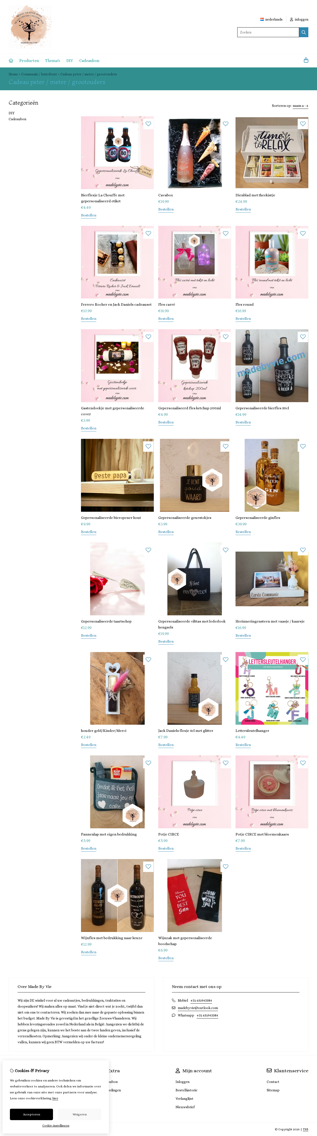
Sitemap (273, 1090)
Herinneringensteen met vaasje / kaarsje (270, 621)
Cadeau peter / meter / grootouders (88, 74)
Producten (29, 60)
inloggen (301, 19)
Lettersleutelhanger (252, 730)
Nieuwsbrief (185, 1107)
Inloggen (182, 1082)
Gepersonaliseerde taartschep (106, 621)
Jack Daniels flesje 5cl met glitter (185, 730)
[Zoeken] (303, 32)
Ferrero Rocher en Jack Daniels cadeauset (116, 304)
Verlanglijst (184, 1099)
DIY (69, 60)
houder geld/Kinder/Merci (103, 730)
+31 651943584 (201, 1000)
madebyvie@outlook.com (198, 1008)
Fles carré (166, 304)
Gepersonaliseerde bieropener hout (111, 517)
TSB (305, 1129)
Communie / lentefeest (39, 74)
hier (55, 1098)
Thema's (52, 60)
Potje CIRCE (168, 834)
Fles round (245, 304)
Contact (273, 1082)
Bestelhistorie (186, 1090)
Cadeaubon (89, 60)
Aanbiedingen (110, 1090)
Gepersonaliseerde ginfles (258, 517)
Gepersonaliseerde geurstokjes (184, 517)
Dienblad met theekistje (255, 195)
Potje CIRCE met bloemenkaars (262, 834)
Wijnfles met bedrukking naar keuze (111, 938)
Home (13, 74)
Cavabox (165, 195)
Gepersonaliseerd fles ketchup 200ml (189, 408)
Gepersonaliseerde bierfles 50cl (262, 408)
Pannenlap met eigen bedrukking (109, 834)
